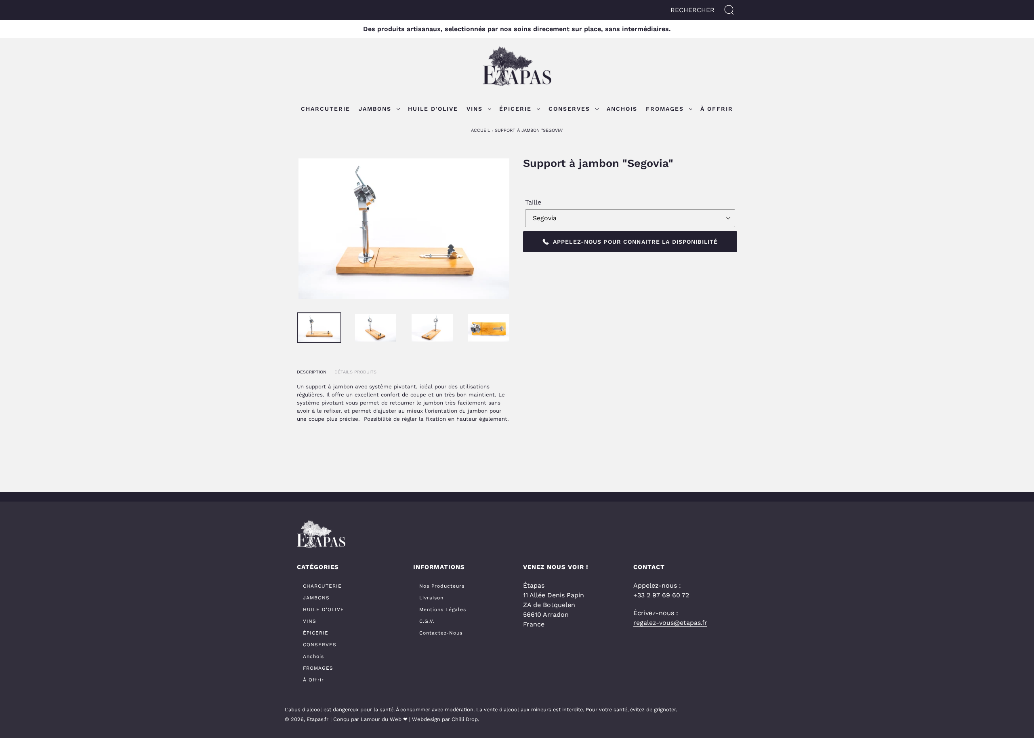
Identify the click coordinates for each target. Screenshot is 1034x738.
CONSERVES (319, 644)
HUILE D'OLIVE (323, 609)
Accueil (480, 130)
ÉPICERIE (315, 633)
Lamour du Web (381, 719)
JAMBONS (316, 598)
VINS (309, 621)
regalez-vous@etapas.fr (670, 622)
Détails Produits (355, 372)
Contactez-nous (440, 633)
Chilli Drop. (465, 719)
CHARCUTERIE (322, 586)
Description (311, 372)
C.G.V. (427, 621)
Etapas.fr (317, 719)
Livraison (431, 598)
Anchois (313, 656)
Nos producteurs (441, 586)
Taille (533, 202)
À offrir (313, 680)
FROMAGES (318, 668)
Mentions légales (442, 609)
